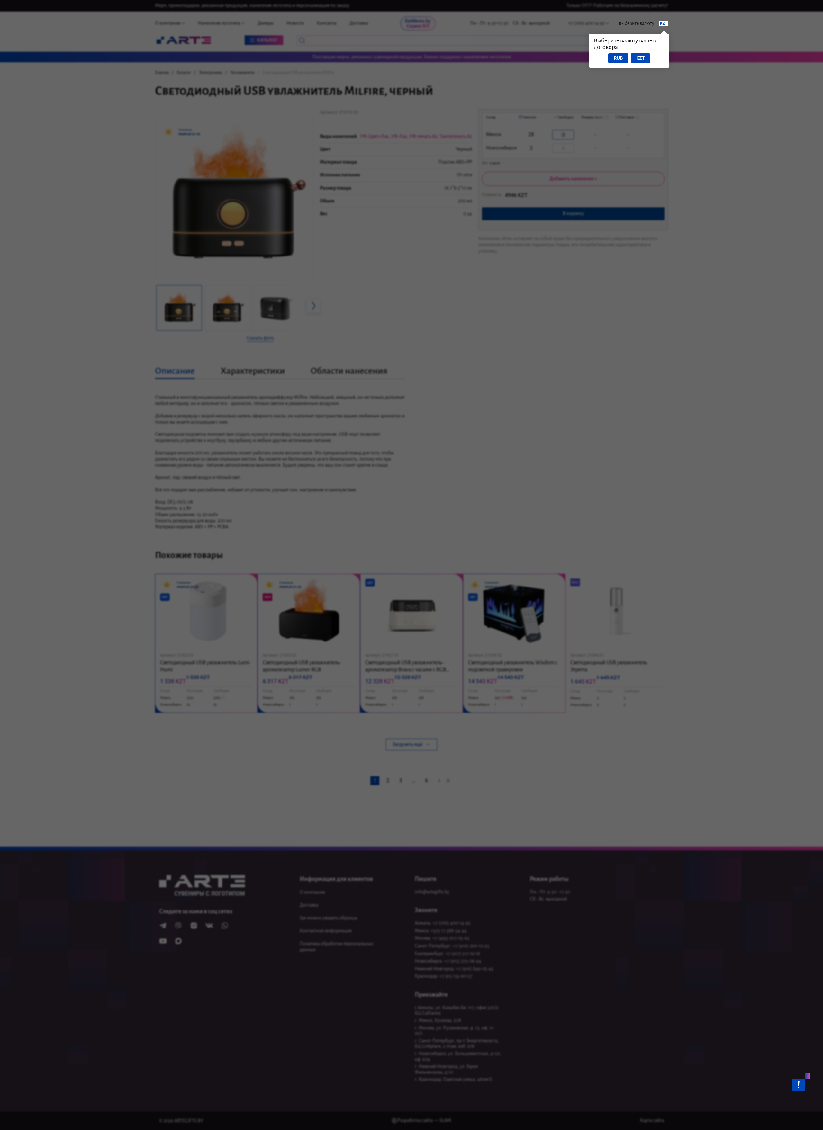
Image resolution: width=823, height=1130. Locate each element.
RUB (618, 58)
